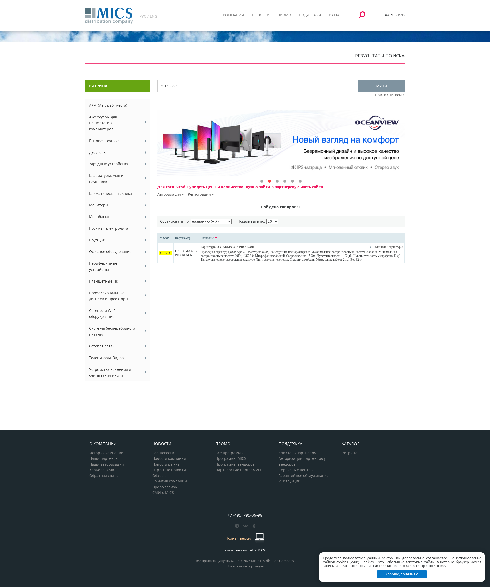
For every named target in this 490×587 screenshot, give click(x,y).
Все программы (229, 453)
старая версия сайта (245, 550)
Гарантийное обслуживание (304, 475)
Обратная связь (103, 475)
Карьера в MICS (103, 470)
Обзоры (159, 475)
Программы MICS (230, 458)
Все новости (163, 453)
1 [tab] (261, 181)
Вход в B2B (394, 14)
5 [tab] (292, 181)
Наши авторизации (106, 464)
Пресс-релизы (165, 487)
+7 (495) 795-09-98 (245, 515)
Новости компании (169, 458)
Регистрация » (201, 194)
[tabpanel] (281, 143)
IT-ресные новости (169, 470)
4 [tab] (284, 181)
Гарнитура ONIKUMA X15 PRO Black (227, 247)
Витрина (349, 453)
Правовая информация (245, 566)
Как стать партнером (297, 453)
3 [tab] (277, 181)
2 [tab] (269, 181)
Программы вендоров (234, 464)
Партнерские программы (238, 470)
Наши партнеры (104, 458)
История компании (106, 453)
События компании (169, 481)
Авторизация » (170, 194)
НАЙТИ (381, 85)
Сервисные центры (296, 470)
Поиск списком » (390, 94)
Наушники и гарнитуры (387, 247)
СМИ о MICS (163, 492)
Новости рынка (166, 464)
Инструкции (289, 481)
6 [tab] (300, 181)
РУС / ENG (148, 16)
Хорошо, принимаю (402, 574)
